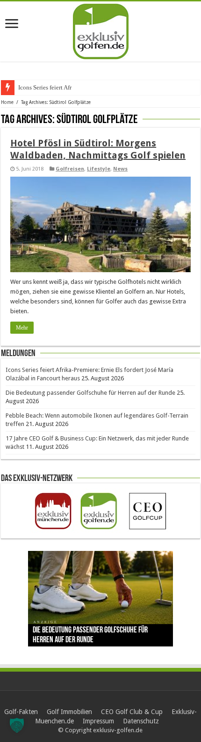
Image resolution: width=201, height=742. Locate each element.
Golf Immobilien (69, 711)
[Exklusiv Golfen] (101, 30)
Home (7, 102)
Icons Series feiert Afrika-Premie (58, 87)
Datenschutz (141, 721)
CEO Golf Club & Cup (132, 711)
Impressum (98, 721)
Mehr (22, 327)
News (120, 169)
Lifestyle (98, 169)
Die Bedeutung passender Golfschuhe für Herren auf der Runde (90, 392)
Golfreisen (70, 169)
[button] (17, 725)
